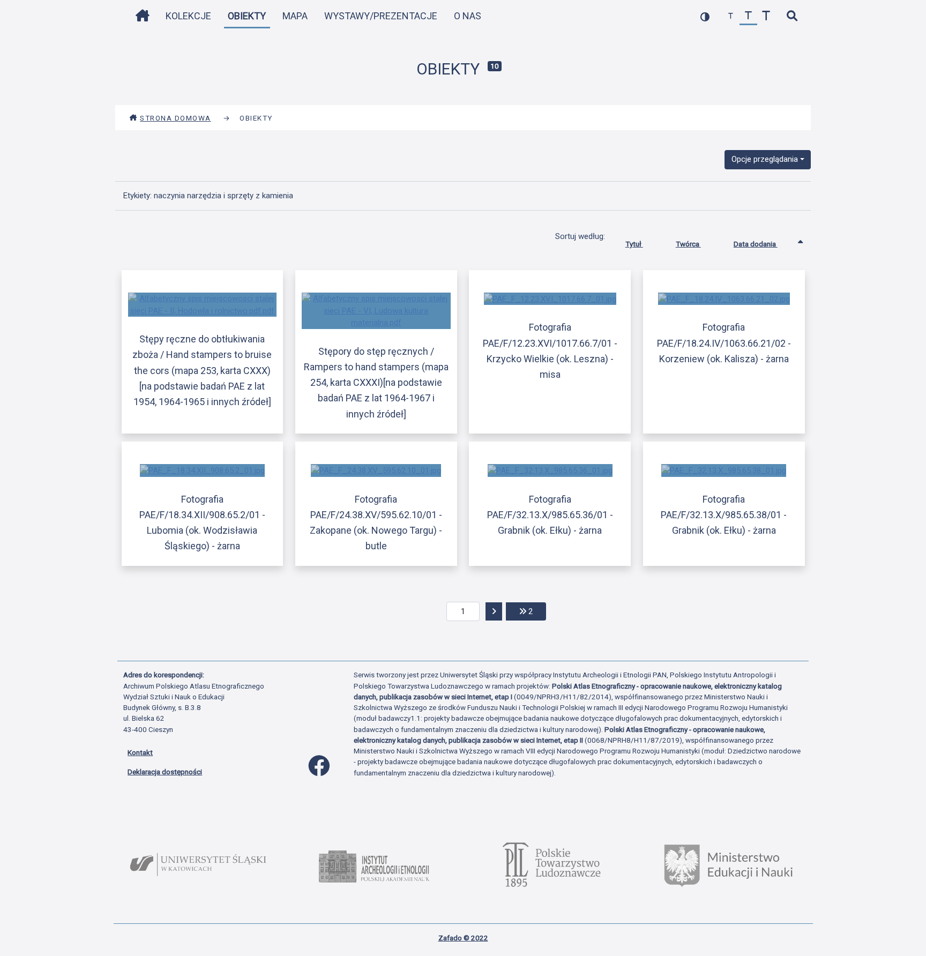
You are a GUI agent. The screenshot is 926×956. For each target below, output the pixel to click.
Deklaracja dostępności (165, 771)
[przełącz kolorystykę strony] (705, 16)
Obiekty (247, 15)
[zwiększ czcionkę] (766, 16)
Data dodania (756, 244)
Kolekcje (188, 15)
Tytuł (634, 244)
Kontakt (140, 752)
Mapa (295, 15)
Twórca (688, 244)
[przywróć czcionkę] (748, 16)
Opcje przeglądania (764, 159)
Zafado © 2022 (463, 937)
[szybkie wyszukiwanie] (792, 16)
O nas (467, 15)
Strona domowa (175, 118)
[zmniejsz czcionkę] (731, 16)
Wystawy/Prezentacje (380, 15)
